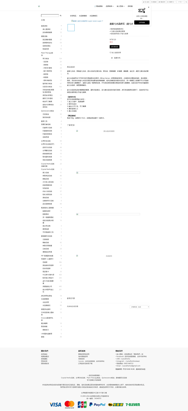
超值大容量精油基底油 (48, 106)
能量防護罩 (46, 211)
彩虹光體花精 (47, 194)
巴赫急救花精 (47, 131)
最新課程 (44, 26)
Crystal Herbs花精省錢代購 (47, 165)
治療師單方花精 (48, 201)
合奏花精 (46, 249)
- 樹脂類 (45, 77)
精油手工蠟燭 (47, 101)
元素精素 (46, 239)
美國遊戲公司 (47, 286)
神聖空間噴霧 (47, 246)
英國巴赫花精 (46, 124)
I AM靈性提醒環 (46, 334)
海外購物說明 (83, 356)
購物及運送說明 (83, 354)
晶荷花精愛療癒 (90, 361)
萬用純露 (46, 229)
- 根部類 (45, 74)
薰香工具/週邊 (48, 98)
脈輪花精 (46, 179)
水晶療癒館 (45, 299)
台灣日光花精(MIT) (47, 144)
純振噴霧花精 (47, 185)
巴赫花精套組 (47, 134)
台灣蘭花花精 (47, 150)
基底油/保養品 (48, 95)
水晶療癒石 (46, 305)
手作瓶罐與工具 (48, 232)
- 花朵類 (45, 62)
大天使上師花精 (48, 182)
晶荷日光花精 (47, 147)
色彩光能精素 (47, 160)
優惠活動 (44, 36)
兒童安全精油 (47, 87)
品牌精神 (109, 6)
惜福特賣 (46, 49)
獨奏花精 (46, 242)
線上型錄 (120, 6)
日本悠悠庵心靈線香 (47, 313)
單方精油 (46, 58)
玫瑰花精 (46, 188)
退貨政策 (81, 359)
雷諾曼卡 (46, 271)
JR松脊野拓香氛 (46, 296)
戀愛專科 (46, 214)
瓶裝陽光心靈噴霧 (47, 208)
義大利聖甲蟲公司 (48, 290)
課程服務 (131, 6)
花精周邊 (46, 137)
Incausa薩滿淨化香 (47, 319)
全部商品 (73, 16)
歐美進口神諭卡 (48, 278)
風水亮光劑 (46, 226)
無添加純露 (46, 117)
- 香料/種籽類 (47, 80)
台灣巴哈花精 (46, 141)
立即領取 (142, 22)
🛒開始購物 (98, 6)
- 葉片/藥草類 (47, 71)
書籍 (42, 337)
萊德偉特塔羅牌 (48, 265)
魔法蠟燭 (44, 323)
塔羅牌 (45, 262)
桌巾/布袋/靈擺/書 (48, 282)
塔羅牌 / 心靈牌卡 (47, 259)
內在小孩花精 (47, 191)
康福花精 (46, 197)
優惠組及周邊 (47, 252)
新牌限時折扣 (47, 43)
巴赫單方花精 (47, 128)
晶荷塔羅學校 (100, 361)
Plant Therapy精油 (47, 54)
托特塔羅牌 (46, 268)
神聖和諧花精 (47, 176)
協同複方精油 (47, 83)
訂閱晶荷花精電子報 (85, 363)
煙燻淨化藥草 (46, 309)
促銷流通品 (46, 46)
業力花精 (46, 172)
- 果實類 (45, 65)
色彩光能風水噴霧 (48, 221)
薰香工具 (44, 121)
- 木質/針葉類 (47, 68)
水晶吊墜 (46, 302)
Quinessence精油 (47, 111)
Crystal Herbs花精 (47, 169)
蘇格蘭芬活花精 (46, 236)
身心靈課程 (46, 29)
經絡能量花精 (47, 154)
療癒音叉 (46, 330)
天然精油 (46, 114)
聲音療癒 (44, 326)
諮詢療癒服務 (47, 32)
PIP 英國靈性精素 (47, 256)
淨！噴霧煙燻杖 (48, 217)
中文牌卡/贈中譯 (48, 275)
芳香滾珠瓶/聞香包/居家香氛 (48, 91)
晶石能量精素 (47, 204)
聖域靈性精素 (47, 157)
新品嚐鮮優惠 (47, 39)
